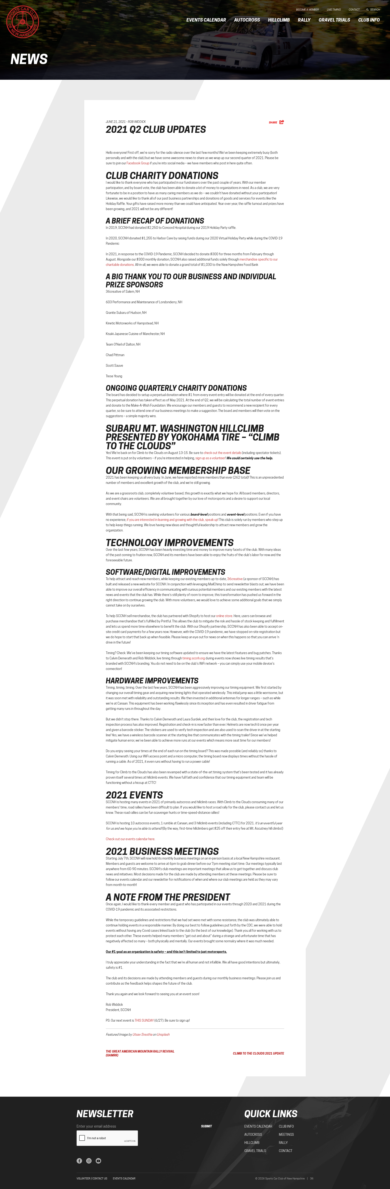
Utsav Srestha (142, 1034)
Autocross (247, 20)
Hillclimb (279, 20)
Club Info (369, 20)
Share (273, 122)
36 (311, 1178)
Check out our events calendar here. (130, 839)
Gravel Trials (334, 20)
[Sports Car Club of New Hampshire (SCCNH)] (22, 21)
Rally (304, 20)
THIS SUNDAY (144, 1020)
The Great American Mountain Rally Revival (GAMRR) (140, 1053)
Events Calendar (206, 20)
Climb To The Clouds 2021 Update (258, 1053)
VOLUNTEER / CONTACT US (92, 1178)
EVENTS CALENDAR (124, 1178)
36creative (235, 579)
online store (224, 616)
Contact (354, 9)
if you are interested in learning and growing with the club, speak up (172, 520)
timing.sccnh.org (193, 658)
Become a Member (307, 9)
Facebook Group (138, 163)
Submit (206, 1126)
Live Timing (334, 9)
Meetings (286, 1135)
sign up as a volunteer (210, 458)
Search (375, 9)
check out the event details (222, 453)
